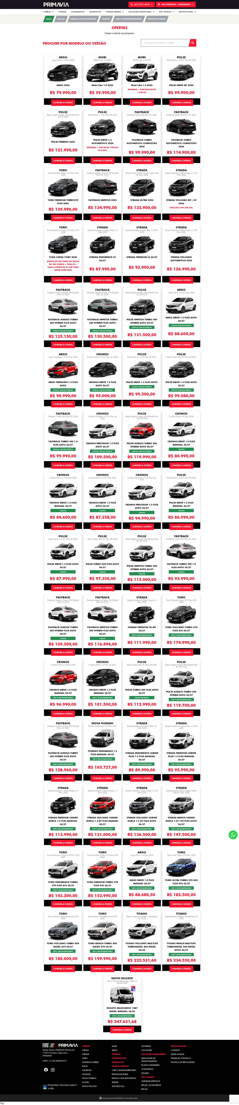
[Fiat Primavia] (56, 4)
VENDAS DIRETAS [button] (113, 12)
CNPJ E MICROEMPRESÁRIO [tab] (128, 19)
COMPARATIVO (78, 12)
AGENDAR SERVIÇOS (150, 1081)
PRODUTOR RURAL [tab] (157, 19)
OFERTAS (62, 12)
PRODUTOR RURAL (120, 1074)
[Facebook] (46, 1070)
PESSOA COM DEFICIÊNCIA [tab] (83, 19)
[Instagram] (52, 1070)
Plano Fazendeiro (150, 1065)
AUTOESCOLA (118, 1086)
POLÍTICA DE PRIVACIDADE (183, 1062)
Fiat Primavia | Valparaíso (176, 4)
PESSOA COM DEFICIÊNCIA (124, 1078)
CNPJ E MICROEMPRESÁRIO (124, 1070)
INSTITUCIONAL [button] (186, 12)
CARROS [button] (47, 12)
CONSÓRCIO (147, 1069)
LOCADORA (146, 1050)
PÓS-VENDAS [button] (165, 12)
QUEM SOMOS (177, 1054)
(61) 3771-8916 (142, 4)
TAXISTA (115, 1082)
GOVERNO (146, 1046)
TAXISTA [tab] (106, 19)
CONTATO (175, 1050)
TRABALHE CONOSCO (181, 1058)
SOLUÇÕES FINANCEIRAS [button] (140, 12)
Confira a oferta (63, 102)
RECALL (144, 1089)
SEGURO (145, 1073)
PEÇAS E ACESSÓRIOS (151, 1085)
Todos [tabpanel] (49, 19)
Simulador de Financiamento (149, 1059)
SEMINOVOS (95, 12)
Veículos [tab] (61, 19)
